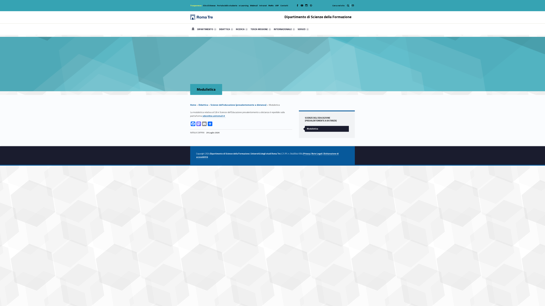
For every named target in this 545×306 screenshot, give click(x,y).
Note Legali (317, 153)
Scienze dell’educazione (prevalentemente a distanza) (238, 105)
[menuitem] (193, 29)
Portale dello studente (227, 5)
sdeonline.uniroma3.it (214, 116)
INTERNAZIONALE (283, 29)
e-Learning (244, 5)
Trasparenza (196, 5)
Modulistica (312, 128)
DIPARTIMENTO (205, 29)
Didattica (203, 105)
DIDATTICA (224, 29)
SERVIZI (301, 29)
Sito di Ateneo (209, 5)
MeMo (271, 5)
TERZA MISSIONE (259, 29)
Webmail (254, 5)
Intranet (263, 5)
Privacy (306, 153)
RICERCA (240, 29)
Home (193, 29)
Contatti (284, 5)
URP (277, 5)
